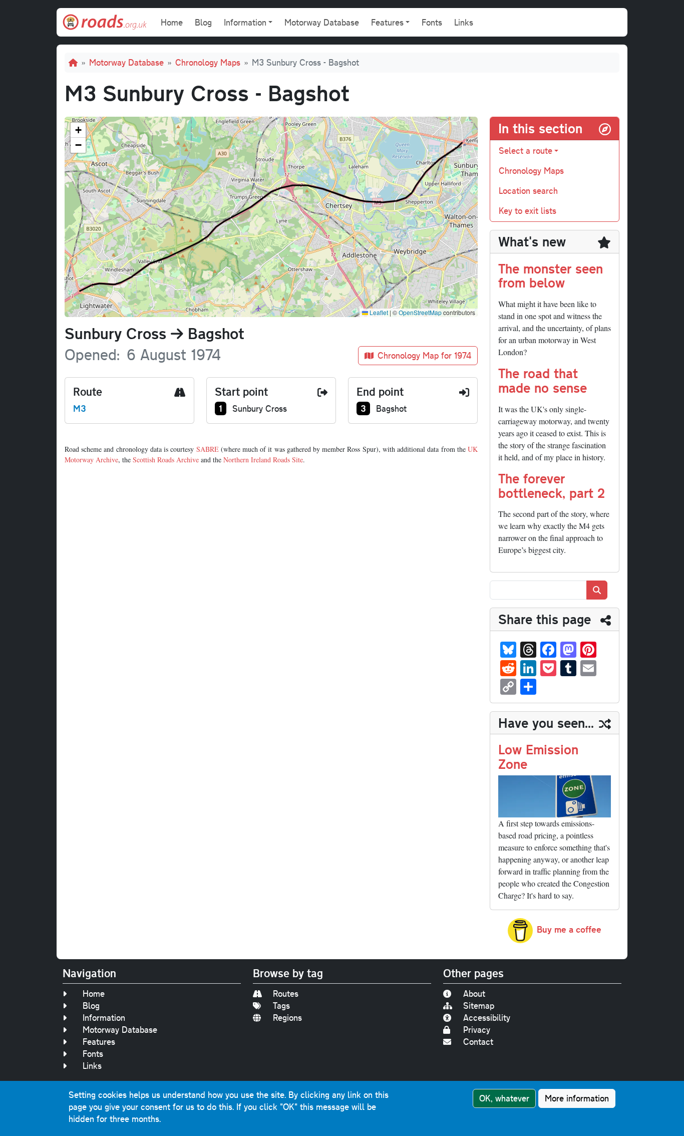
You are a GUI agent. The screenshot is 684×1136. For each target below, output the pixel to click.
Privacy (476, 1029)
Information (104, 1017)
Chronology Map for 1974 (424, 355)
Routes (285, 993)
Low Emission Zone (538, 756)
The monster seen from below (550, 275)
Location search (528, 190)
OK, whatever (504, 1098)
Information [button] (245, 22)
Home (172, 22)
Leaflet (378, 312)
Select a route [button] (525, 150)
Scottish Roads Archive (166, 459)
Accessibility (486, 1017)
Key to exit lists (527, 210)
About (474, 993)
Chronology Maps (207, 62)
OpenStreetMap (420, 312)
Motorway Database (321, 22)
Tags (281, 1005)
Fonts (432, 22)
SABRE (207, 449)
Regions (287, 1017)
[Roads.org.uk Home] (105, 22)
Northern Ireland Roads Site (263, 459)
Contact (478, 1041)
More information (577, 1098)
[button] (78, 130)
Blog (203, 22)
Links (463, 22)
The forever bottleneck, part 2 (551, 485)
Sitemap (478, 1005)
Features (99, 1041)
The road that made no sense (542, 380)
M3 (79, 408)
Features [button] (387, 22)
